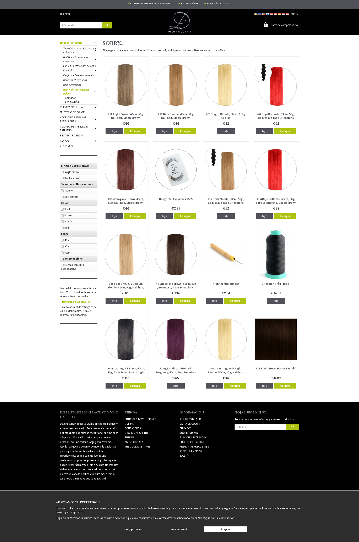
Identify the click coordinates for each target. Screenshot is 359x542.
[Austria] (288, 14)
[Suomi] (268, 14)
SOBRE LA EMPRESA (191, 451)
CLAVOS (64, 140)
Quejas (129, 424)
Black (67, 209)
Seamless (69, 190)
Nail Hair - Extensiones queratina (75, 59)
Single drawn (71, 172)
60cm (67, 252)
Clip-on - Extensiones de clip (78, 66)
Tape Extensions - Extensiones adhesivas (79, 50)
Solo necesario (179, 529)
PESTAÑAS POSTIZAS (71, 135)
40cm (67, 240)
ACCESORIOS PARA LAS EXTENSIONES (73, 119)
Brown (68, 215)
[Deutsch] (264, 14)
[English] (260, 14)
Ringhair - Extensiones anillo (79, 75)
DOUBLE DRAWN (189, 433)
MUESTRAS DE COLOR (72, 112)
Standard (70, 98)
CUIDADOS (185, 428)
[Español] (280, 14)
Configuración (133, 529)
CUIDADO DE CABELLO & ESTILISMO (74, 128)
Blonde (68, 221)
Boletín (184, 455)
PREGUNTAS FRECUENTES (194, 446)
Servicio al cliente (137, 433)
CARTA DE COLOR (190, 424)
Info (114, 131)
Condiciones (133, 428)
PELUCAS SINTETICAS (72, 107)
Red (66, 227)
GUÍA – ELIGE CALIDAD (192, 442)
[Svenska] (256, 14)
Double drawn (72, 178)
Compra (135, 131)
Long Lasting (72, 101)
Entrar (66, 14)
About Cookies (134, 442)
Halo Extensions (72, 85)
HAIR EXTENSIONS (71, 42)
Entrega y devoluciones (140, 419)
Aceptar (225, 529)
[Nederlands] (284, 14)
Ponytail (67, 70)
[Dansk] (276, 14)
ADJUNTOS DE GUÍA (190, 419)
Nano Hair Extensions (75, 80)
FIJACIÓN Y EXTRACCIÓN (194, 437)
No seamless (71, 197)
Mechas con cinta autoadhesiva (72, 267)
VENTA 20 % (66, 146)
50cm (67, 246)
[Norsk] (272, 14)
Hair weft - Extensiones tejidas (76, 91)
